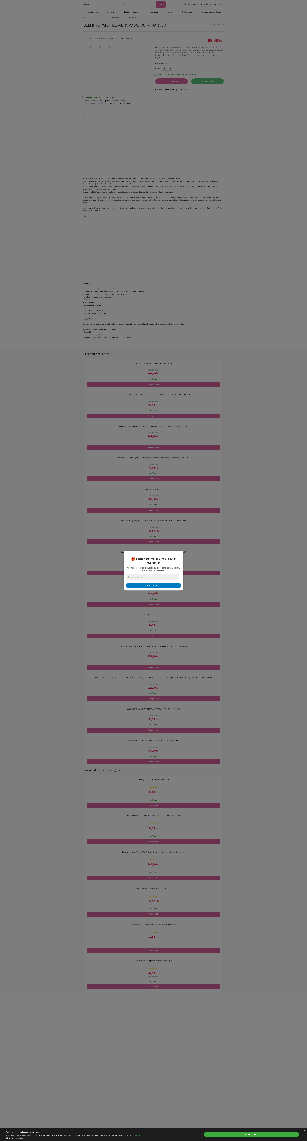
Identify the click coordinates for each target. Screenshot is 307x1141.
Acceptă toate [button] (251, 1134)
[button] (73, 1138)
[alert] (153, 1134)
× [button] (304, 1131)
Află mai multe (135, 1135)
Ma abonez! (153, 585)
